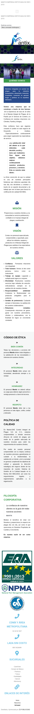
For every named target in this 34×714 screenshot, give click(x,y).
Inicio (17, 700)
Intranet (17, 705)
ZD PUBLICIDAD (24, 709)
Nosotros (17, 703)
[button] (17, 11)
